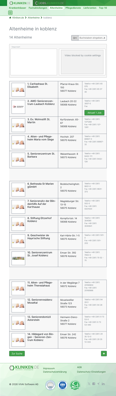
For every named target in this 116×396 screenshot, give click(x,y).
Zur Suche (17, 353)
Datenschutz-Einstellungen (91, 371)
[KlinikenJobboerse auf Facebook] (94, 384)
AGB (79, 367)
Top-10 (103, 7)
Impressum (49, 368)
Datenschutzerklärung (55, 371)
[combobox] (94, 37)
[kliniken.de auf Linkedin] (103, 384)
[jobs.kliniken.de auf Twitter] (89, 384)
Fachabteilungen (38, 7)
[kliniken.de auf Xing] (98, 384)
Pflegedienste (73, 7)
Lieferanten (89, 7)
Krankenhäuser (17, 7)
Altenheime (56, 7)
